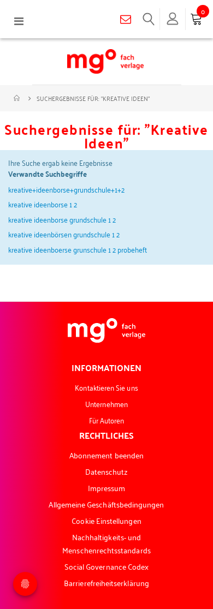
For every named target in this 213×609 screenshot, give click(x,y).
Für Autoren (107, 420)
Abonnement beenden (106, 455)
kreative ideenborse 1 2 (42, 204)
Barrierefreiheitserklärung (106, 582)
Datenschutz (106, 471)
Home (17, 98)
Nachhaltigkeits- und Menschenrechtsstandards (106, 543)
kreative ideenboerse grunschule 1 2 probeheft (77, 249)
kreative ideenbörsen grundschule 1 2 (64, 234)
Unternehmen (106, 403)
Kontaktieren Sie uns (106, 387)
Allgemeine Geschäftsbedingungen (106, 504)
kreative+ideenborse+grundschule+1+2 (66, 189)
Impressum (107, 487)
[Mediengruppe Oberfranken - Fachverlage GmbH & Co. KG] (105, 61)
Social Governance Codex (106, 566)
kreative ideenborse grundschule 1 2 (62, 219)
